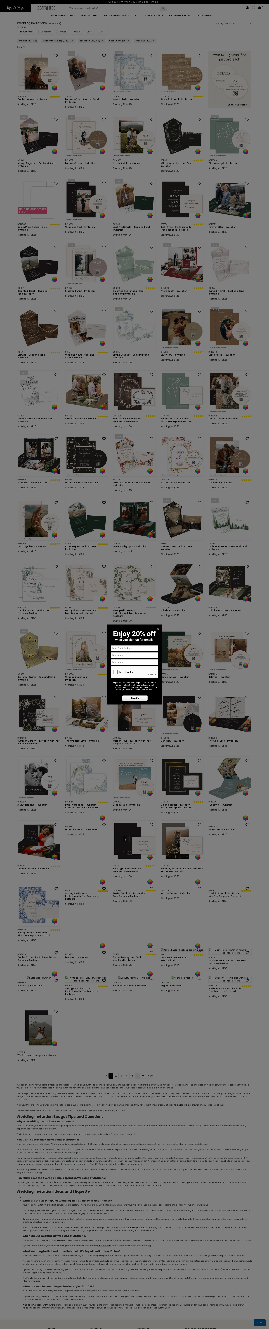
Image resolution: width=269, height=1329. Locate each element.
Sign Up (135, 698)
